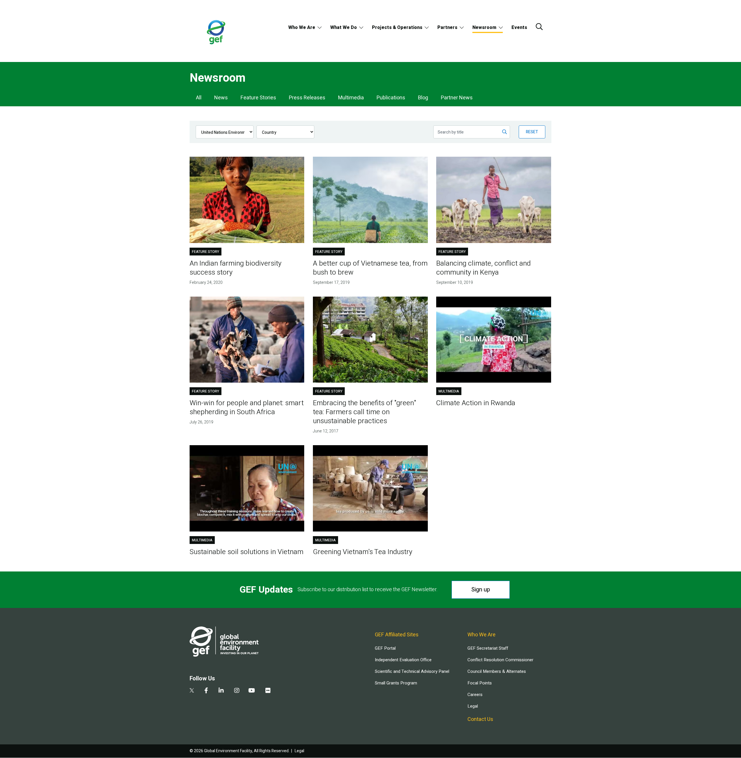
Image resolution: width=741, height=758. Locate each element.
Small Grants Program (396, 683)
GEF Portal (385, 648)
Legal (472, 706)
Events (519, 27)
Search (539, 26)
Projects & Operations (397, 27)
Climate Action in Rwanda (475, 403)
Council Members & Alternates (496, 671)
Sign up (480, 589)
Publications (391, 98)
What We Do (343, 27)
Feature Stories (258, 98)
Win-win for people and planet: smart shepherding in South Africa (247, 407)
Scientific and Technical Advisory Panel (412, 671)
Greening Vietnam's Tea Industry (362, 552)
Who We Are (301, 27)
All (198, 98)
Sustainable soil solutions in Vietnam (246, 552)
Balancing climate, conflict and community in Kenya (483, 267)
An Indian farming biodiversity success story (235, 267)
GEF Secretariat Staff (487, 648)
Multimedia (351, 98)
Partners (447, 27)
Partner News (457, 98)
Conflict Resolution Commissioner (500, 660)
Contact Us (480, 719)
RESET (532, 132)
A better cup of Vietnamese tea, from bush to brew (370, 267)
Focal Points (479, 683)
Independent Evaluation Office (403, 660)
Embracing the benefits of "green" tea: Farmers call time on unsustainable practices (364, 412)
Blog (423, 98)
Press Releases (307, 98)
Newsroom (484, 27)
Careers (475, 694)
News (221, 98)
